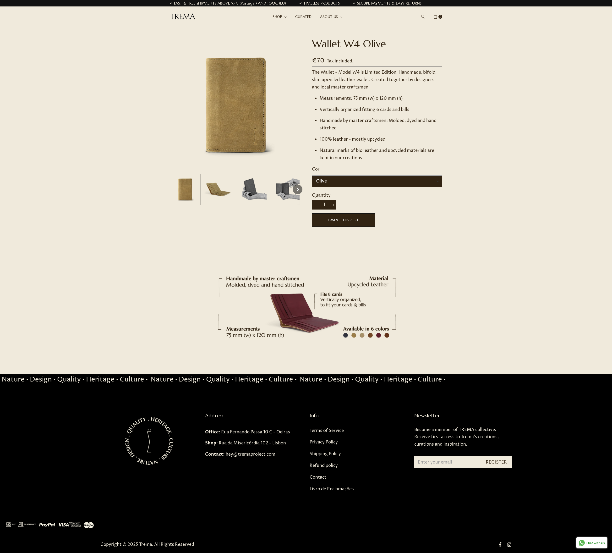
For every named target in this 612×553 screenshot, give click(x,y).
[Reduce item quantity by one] (314, 205)
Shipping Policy (325, 454)
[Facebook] (500, 544)
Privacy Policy (324, 442)
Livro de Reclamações (332, 489)
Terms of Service (327, 431)
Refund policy (324, 466)
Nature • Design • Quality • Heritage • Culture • (217, 379)
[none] (185, 189)
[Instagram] (509, 544)
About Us (329, 16)
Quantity (321, 195)
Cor (316, 169)
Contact (318, 477)
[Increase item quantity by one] (333, 205)
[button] (423, 16)
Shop (278, 16)
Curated (303, 16)
